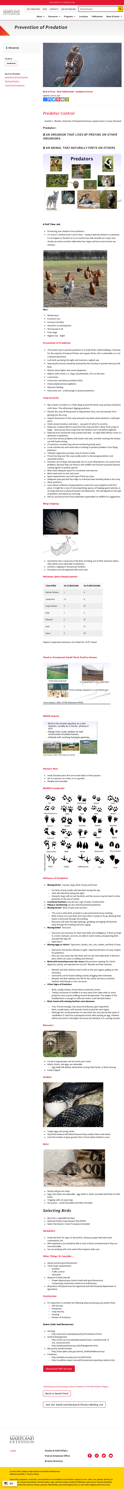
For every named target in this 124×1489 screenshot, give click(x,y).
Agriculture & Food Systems (16, 77)
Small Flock (11, 63)
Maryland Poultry (12, 81)
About (39, 16)
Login (13, 1450)
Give (45, 9)
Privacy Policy (33, 1474)
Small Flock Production (14, 85)
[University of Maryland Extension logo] (11, 12)
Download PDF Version (59, 1368)
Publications (97, 16)
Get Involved (33, 9)
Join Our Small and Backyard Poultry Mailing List (74, 1404)
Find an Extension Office (57, 1455)
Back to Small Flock (57, 1393)
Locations (83, 16)
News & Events (113, 16)
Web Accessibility (17, 1474)
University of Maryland (62, 2)
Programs (68, 16)
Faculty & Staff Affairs (56, 1450)
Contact (54, 9)
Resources (53, 16)
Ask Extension (68, 9)
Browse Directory (54, 1461)
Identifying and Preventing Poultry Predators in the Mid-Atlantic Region (75, 1386)
